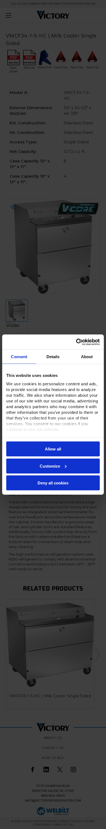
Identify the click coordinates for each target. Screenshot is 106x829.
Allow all (53, 449)
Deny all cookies (53, 483)
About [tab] (87, 356)
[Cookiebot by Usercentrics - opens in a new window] (76, 341)
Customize (50, 466)
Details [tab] (53, 356)
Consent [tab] (19, 356)
